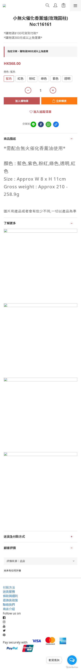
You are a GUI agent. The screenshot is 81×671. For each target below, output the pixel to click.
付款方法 (9, 587)
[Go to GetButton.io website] (72, 667)
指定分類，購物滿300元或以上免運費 (28, 51)
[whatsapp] (48, 124)
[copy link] (56, 124)
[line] (33, 124)
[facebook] (41, 124)
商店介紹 (9, 609)
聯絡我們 (9, 605)
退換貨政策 (10, 600)
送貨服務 (9, 592)
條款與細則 (10, 596)
